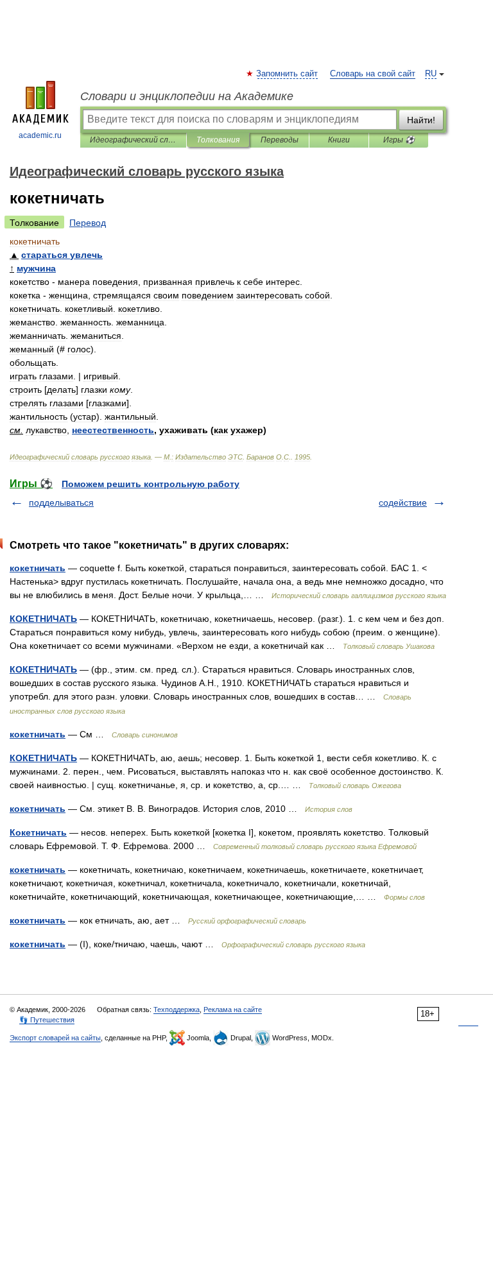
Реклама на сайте (232, 1009)
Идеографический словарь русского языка (133, 139)
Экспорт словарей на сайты (55, 1038)
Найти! (421, 120)
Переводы (279, 139)
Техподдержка (176, 1009)
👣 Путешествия (46, 1020)
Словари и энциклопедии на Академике (186, 96)
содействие (403, 502)
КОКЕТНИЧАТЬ (43, 619)
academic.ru (40, 135)
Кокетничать (38, 832)
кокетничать (37, 568)
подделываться (61, 502)
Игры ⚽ (399, 139)
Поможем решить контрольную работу (150, 484)
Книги (339, 139)
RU (431, 73)
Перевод (87, 223)
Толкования (217, 139)
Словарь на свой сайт (372, 73)
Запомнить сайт (287, 73)
